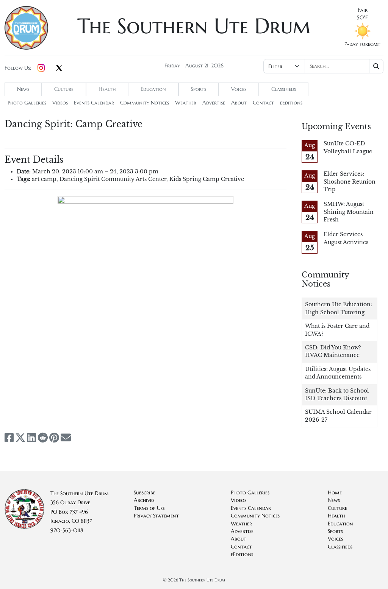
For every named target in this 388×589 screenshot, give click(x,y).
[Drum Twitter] (59, 68)
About (239, 103)
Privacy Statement (156, 516)
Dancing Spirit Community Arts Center (112, 179)
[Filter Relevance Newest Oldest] (323, 66)
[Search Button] (376, 66)
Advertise (213, 103)
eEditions (291, 103)
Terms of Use (149, 508)
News (23, 89)
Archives (144, 500)
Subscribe (144, 492)
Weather (185, 103)
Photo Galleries (27, 103)
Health (107, 89)
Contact (263, 103)
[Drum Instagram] (41, 68)
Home (335, 492)
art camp (44, 179)
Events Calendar (94, 103)
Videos (60, 103)
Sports (198, 89)
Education (153, 89)
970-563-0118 (66, 530)
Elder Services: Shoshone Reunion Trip (349, 182)
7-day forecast (362, 44)
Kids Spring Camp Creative (206, 179)
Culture (64, 89)
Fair (363, 10)
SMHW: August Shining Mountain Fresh (349, 212)
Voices (238, 89)
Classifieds (283, 89)
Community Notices (144, 103)
